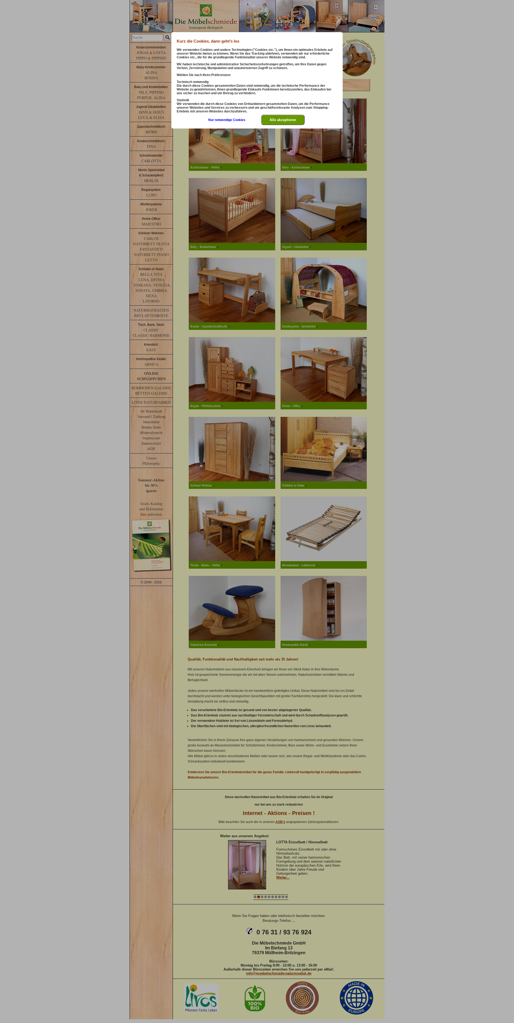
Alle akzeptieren (283, 120)
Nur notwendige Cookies (226, 120)
